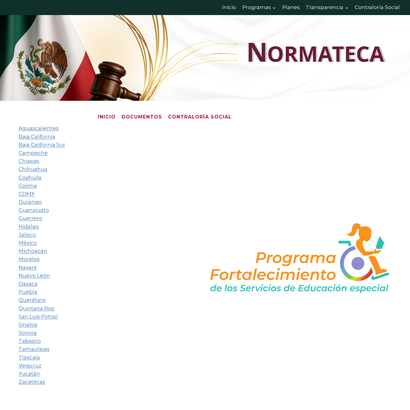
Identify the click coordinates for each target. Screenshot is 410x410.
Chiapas (29, 161)
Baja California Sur (42, 145)
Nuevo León (34, 276)
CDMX (27, 194)
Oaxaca (28, 284)
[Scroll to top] (396, 392)
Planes (291, 7)
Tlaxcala (29, 357)
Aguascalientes (39, 128)
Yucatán (29, 374)
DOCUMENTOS (142, 117)
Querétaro (32, 300)
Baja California (37, 137)
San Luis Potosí (38, 316)
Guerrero (30, 218)
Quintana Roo (36, 308)
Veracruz (30, 365)
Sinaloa (28, 325)
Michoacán (33, 251)
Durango (30, 202)
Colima (28, 186)
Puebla (28, 292)
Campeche (33, 153)
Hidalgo (29, 226)
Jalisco (27, 235)
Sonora (28, 333)
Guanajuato (34, 210)
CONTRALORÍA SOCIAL (200, 117)
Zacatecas (32, 382)
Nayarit (28, 267)
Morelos (29, 259)
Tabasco (30, 341)
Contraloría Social (377, 7)
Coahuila (30, 177)
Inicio (229, 7)
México (28, 243)
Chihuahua (33, 169)
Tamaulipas (34, 349)
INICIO (107, 117)
